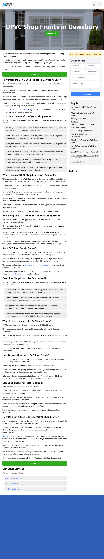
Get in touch (52, 33)
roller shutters (15, 274)
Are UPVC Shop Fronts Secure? (82, 131)
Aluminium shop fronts (14, 478)
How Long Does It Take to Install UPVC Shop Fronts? (83, 126)
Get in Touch (35, 74)
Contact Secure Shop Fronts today (15, 109)
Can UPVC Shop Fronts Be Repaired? (84, 152)
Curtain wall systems (13, 489)
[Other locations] (94, 4)
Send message (85, 94)
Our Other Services (78, 161)
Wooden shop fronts (13, 483)
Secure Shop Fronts (9, 436)
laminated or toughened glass (36, 265)
